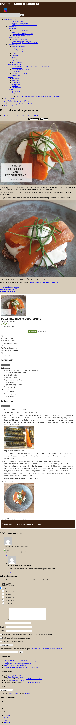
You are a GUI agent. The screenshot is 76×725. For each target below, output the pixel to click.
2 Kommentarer (37, 115)
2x (5, 365)
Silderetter (15, 57)
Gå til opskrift (34, 119)
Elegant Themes (13, 693)
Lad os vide (27, 524)
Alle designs (15, 78)
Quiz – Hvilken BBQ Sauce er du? (22, 34)
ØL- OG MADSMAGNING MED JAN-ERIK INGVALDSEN (30, 66)
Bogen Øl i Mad (13, 28)
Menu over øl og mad (10, 19)
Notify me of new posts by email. (12, 641)
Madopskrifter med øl (18, 46)
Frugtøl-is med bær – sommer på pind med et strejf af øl (21, 662)
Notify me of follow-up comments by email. (16, 638)
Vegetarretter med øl (18, 52)
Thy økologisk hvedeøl (7, 291)
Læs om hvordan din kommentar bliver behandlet (46, 649)
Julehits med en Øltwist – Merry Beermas (24, 25)
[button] (2, 324)
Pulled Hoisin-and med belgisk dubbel (16, 660)
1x (2, 365)
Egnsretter (15, 48)
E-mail (2, 627)
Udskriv (45, 119)
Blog (13, 93)
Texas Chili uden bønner (15, 675)
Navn (2, 623)
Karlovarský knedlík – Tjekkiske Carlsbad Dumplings (21, 667)
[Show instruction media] (3, 406)
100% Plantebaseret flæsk (34, 679)
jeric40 (4, 115)
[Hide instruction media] (8, 406)
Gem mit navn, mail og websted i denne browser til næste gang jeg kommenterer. (27, 634)
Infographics (16, 91)
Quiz (13, 32)
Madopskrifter (12, 44)
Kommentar (4, 620)
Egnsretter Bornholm (22, 50)
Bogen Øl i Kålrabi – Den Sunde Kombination (18, 102)
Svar (5, 555)
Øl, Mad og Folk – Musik (16, 21)
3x (8, 365)
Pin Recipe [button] (43, 331)
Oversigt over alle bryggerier (21, 39)
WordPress (28, 693)
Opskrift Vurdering (6, 583)
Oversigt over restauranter (20, 73)
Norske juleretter (17, 68)
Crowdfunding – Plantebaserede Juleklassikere (22, 104)
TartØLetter (15, 55)
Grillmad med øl (17, 53)
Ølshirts (10, 77)
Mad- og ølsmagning (14, 64)
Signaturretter (16, 75)
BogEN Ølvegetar (9, 98)
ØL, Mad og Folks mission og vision (15, 100)
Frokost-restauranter (14, 71)
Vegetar (29, 115)
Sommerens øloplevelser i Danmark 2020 (25, 43)
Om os (14, 95)
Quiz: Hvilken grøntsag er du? (21, 35)
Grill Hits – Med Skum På (20, 23)
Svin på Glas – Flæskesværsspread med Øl (17, 664)
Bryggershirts (16, 84)
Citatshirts (15, 86)
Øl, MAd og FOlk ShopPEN (20, 30)
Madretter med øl (20, 115)
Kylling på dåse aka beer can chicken (23, 59)
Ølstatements (16, 82)
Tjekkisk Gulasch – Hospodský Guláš (16, 665)
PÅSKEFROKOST (17, 62)
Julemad (14, 61)
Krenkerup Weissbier (7, 289)
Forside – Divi (8, 105)
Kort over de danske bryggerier (21, 41)
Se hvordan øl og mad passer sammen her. (44, 282)
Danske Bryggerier (14, 37)
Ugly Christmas (16, 87)
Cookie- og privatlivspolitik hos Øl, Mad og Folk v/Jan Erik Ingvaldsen (38, 96)
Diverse (10, 89)
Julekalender (12, 26)
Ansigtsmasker (16, 80)
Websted (2, 631)
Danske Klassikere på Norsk (20, 69)
